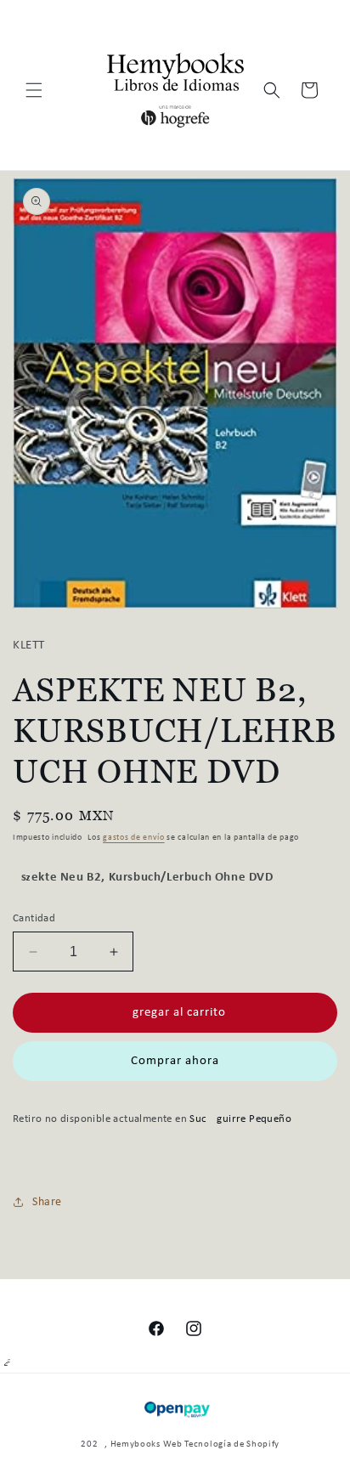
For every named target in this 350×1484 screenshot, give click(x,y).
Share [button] (47, 1202)
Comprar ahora (175, 1061)
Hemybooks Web (146, 1444)
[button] (34, 90)
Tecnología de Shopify (231, 1444)
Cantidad (34, 918)
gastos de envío (134, 837)
